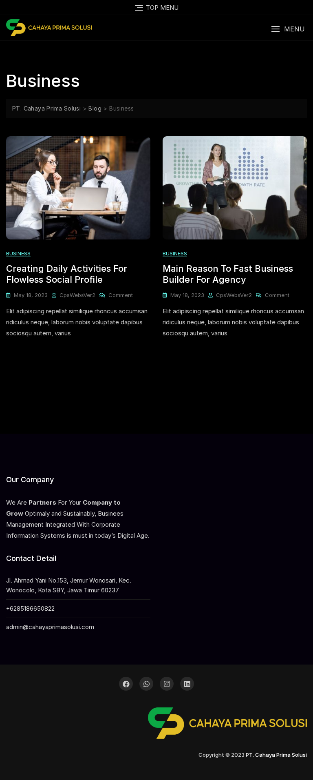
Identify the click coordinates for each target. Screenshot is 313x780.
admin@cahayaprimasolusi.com (50, 627)
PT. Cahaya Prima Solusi (276, 754)
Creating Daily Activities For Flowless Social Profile (66, 273)
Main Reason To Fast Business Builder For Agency (228, 273)
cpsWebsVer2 (77, 295)
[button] (288, 29)
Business (18, 253)
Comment (120, 295)
